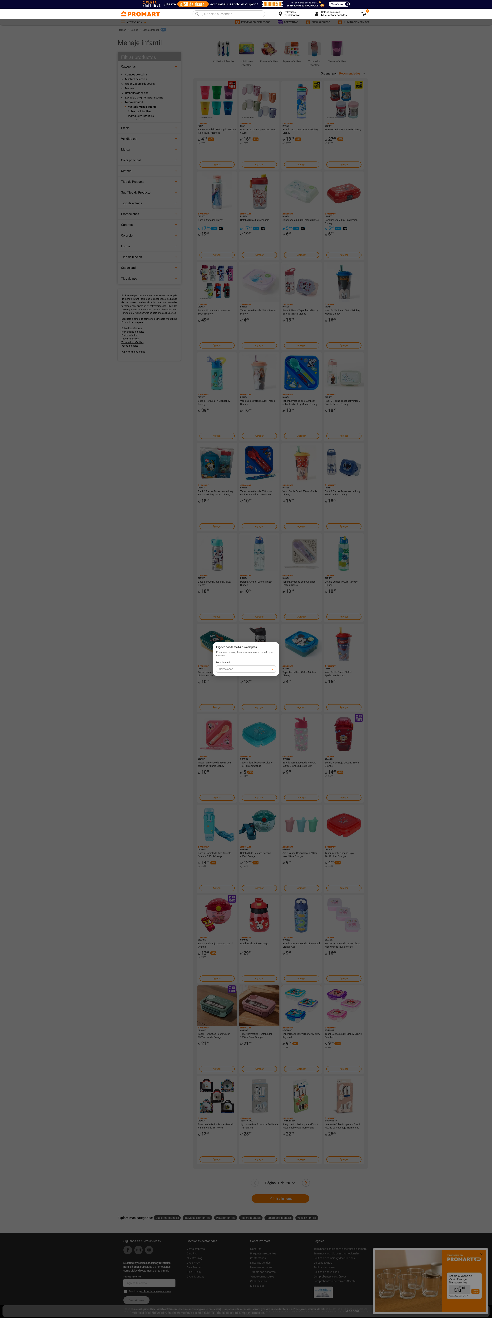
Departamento (223, 662)
